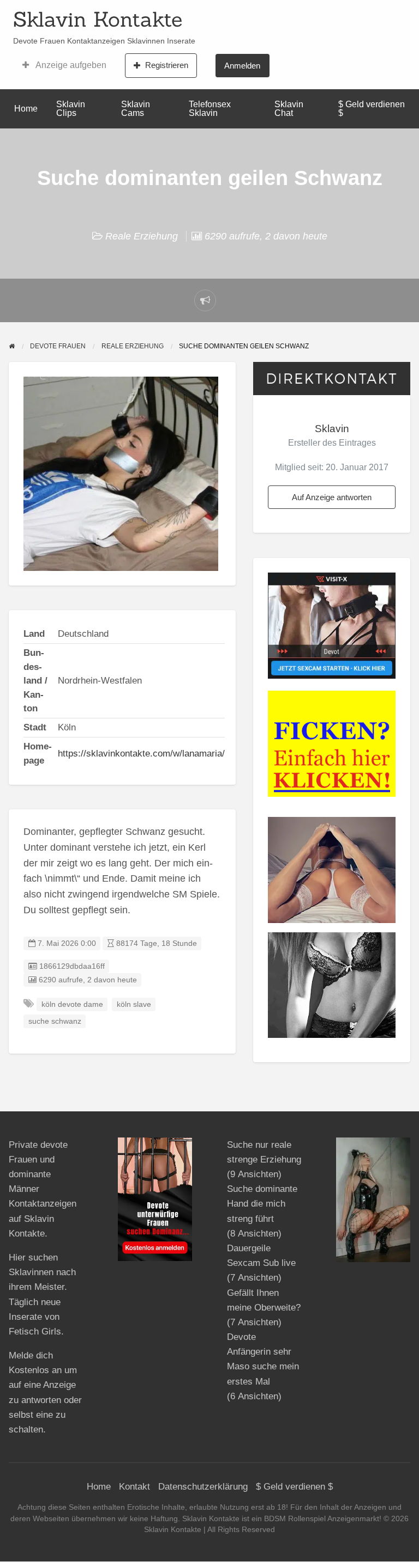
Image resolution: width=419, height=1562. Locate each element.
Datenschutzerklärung (203, 1486)
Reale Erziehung (141, 236)
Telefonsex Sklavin (210, 109)
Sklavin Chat (288, 109)
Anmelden (242, 65)
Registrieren (166, 65)
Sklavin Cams (135, 109)
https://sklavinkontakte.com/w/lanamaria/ (141, 753)
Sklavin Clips (70, 109)
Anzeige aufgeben (70, 65)
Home (26, 108)
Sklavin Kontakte (97, 19)
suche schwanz (54, 1021)
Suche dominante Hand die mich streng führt (262, 1203)
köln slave (134, 1004)
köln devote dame (72, 1004)
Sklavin (332, 428)
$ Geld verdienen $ (371, 109)
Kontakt (134, 1486)
